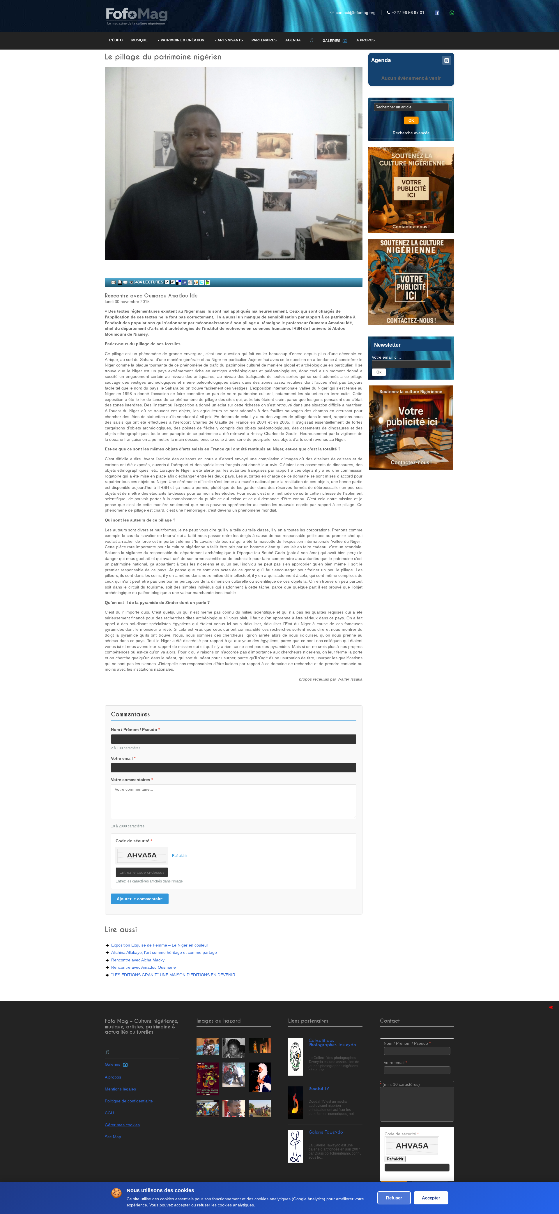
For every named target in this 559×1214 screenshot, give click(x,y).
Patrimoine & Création (182, 40)
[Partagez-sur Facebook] (184, 282)
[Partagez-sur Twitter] (201, 282)
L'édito (116, 40)
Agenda (293, 40)
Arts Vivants (230, 40)
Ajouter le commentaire (140, 898)
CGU (109, 1113)
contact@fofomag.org (356, 12)
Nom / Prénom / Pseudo (135, 729)
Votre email (123, 758)
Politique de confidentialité (129, 1101)
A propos (365, 40)
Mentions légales (120, 1089)
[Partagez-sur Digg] (190, 282)
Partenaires (264, 40)
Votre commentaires (132, 779)
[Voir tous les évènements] (446, 60)
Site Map (113, 1136)
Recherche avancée (411, 133)
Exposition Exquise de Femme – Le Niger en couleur (159, 945)
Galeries (332, 41)
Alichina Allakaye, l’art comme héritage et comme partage (164, 952)
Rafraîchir (179, 856)
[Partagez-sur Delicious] (178, 282)
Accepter (431, 1197)
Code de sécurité (134, 840)
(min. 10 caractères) (400, 1084)
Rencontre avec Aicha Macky (137, 960)
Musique (139, 40)
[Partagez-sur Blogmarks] (207, 282)
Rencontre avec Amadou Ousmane (143, 967)
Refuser (394, 1197)
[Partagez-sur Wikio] (196, 282)
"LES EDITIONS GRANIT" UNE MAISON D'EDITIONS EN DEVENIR (173, 974)
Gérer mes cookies (122, 1125)
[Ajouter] (125, 282)
